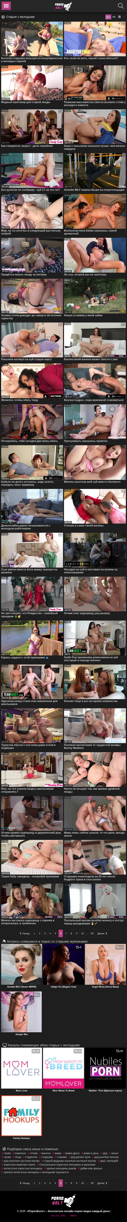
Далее (101, 933)
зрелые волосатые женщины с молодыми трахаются (36, 1172)
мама (58, 1153)
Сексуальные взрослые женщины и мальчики (67, 1164)
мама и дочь (91, 1153)
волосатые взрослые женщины (23, 1168)
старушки (47, 1157)
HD (113, 17)
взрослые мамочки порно (19, 1164)
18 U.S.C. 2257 (58, 1215)
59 (92, 933)
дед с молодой (109, 1160)
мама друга (72, 1153)
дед (105, 1153)
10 (82, 933)
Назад (26, 933)
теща (18, 1157)
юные (114, 1153)
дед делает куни (80, 1157)
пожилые (20, 1153)
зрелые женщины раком (61, 1168)
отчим (34, 1153)
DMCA (73, 1215)
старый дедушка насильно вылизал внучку (70, 1160)
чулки (7, 1157)
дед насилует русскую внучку (22, 1160)
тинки (7, 1153)
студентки (31, 1157)
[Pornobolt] (63, 6)
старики (62, 1157)
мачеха (46, 1153)
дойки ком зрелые (91, 1168)
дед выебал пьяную (106, 1157)
